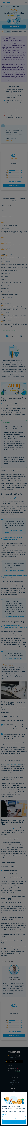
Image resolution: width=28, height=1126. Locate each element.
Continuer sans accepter (7, 1094)
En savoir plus (14, 1118)
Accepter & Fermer (14, 1122)
